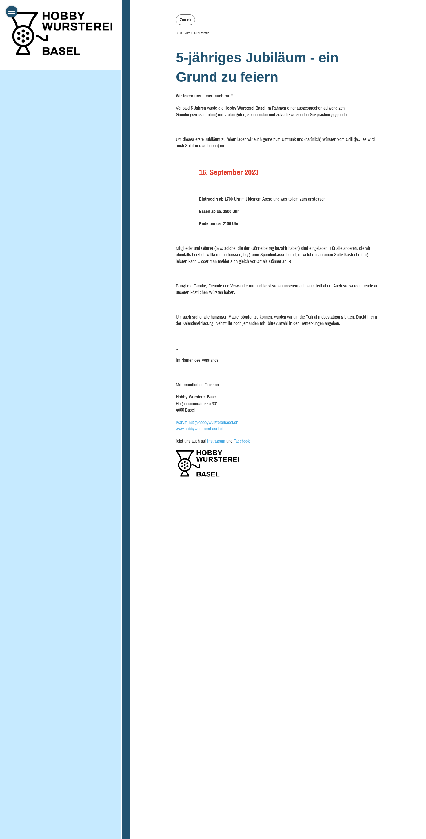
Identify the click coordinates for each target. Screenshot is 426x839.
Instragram (216, 441)
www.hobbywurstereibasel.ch (200, 428)
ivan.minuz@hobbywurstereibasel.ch (207, 422)
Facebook (242, 441)
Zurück (185, 20)
